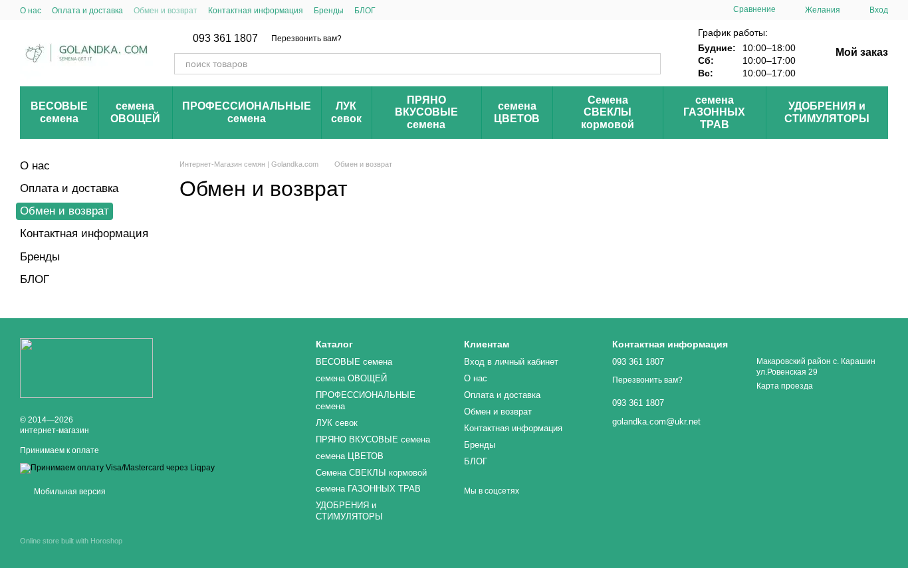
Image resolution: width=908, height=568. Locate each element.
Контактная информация (255, 10)
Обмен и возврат (165, 10)
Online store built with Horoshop (71, 541)
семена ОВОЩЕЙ (135, 112)
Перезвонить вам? (306, 38)
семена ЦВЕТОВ (517, 112)
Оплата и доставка (87, 10)
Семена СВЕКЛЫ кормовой (607, 112)
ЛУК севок (346, 112)
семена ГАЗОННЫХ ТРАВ (714, 112)
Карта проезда (784, 386)
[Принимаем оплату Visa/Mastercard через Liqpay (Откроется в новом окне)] (117, 467)
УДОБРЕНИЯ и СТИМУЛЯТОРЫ (826, 112)
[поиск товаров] (650, 63)
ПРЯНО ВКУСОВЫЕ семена (426, 112)
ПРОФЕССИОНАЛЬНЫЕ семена (246, 112)
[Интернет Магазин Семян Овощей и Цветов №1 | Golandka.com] (86, 367)
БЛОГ (365, 10)
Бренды (329, 10)
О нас (30, 10)
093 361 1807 (225, 38)
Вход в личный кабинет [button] (511, 362)
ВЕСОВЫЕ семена (59, 112)
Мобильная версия (69, 491)
